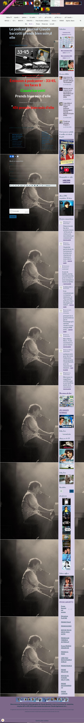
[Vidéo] (37, 185)
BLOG (31, 24)
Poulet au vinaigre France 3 (66, 123)
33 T (40, 17)
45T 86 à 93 (58, 17)
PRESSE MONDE (66, 626)
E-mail (11, 171)
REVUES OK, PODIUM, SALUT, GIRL (65, 677)
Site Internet (13, 178)
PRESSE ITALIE (66, 622)
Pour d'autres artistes (42, 20)
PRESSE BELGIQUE (64, 671)
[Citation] (24, 185)
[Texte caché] (32, 185)
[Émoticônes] (42, 185)
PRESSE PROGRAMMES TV (66, 685)
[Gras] (10, 185)
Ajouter (12, 216)
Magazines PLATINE (64, 617)
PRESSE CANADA (64, 692)
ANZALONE (67, 287)
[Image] (34, 185)
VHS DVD (29, 20)
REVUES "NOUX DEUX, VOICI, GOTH (66, 632)
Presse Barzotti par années (63, 609)
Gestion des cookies (42, 720)
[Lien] (29, 185)
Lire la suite (67, 240)
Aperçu (48, 185)
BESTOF (20, 20)
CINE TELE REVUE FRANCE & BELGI (66, 660)
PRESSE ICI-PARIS (65, 653)
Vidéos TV (9, 17)
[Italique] (13, 185)
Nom (11, 164)
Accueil (52, 24)
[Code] (40, 185)
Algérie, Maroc (70, 20)
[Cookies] (2, 720)
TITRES (61, 20)
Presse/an (45, 24)
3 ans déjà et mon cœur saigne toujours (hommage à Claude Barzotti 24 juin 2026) (68, 109)
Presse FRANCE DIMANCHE (66, 647)
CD (14, 20)
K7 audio (32, 17)
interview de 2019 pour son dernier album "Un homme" (68, 79)
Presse (38, 24)
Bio (26, 24)
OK (72, 491)
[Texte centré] (27, 185)
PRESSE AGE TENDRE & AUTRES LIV (65, 640)
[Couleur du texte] (21, 185)
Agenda (16, 17)
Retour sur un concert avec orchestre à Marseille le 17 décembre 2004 (68, 93)
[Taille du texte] (18, 185)
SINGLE (7, 20)
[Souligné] (16, 185)
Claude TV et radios (21, 45)
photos (24, 17)
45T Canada (68, 17)
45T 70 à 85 (48, 17)
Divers (54, 20)
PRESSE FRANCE (66, 666)
